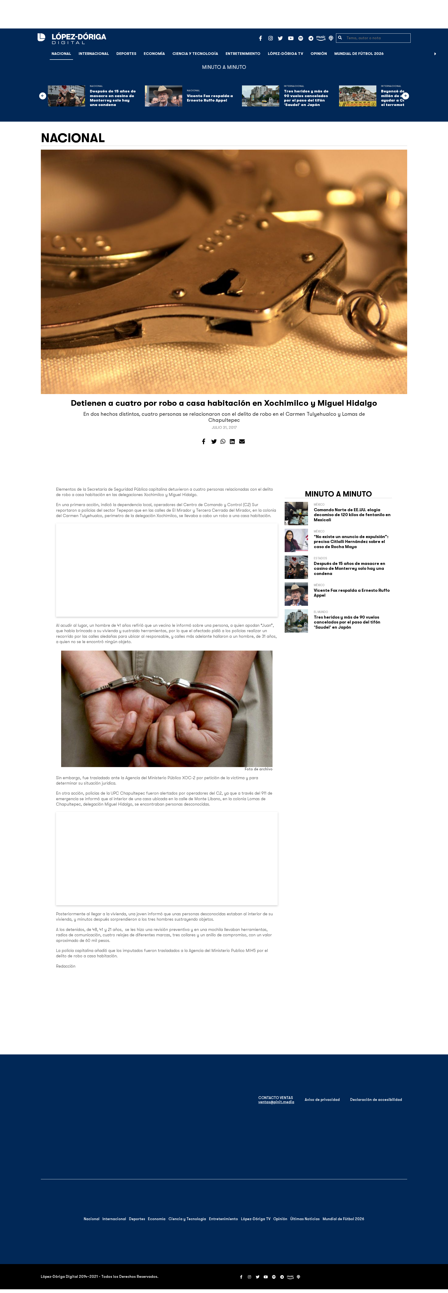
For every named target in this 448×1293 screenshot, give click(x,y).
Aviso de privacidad (322, 1100)
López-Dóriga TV (285, 54)
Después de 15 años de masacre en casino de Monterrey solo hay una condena (113, 98)
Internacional (94, 54)
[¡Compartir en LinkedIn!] (232, 441)
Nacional (61, 54)
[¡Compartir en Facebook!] (203, 441)
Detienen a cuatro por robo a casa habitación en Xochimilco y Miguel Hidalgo (224, 403)
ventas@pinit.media (276, 1102)
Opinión (319, 54)
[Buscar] (442, 53)
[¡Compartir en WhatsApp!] (222, 441)
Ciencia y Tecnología (195, 54)
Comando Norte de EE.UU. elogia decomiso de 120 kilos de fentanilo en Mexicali (352, 514)
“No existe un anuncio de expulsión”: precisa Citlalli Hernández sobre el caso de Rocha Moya (351, 541)
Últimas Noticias (305, 1219)
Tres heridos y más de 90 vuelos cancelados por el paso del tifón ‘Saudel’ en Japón (306, 98)
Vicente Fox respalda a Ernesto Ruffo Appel (210, 98)
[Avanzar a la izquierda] (42, 95)
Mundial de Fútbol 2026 (359, 54)
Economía (154, 54)
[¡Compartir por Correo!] (242, 441)
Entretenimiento (243, 54)
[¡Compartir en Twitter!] (214, 441)
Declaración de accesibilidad (376, 1100)
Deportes (126, 54)
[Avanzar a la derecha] (435, 53)
